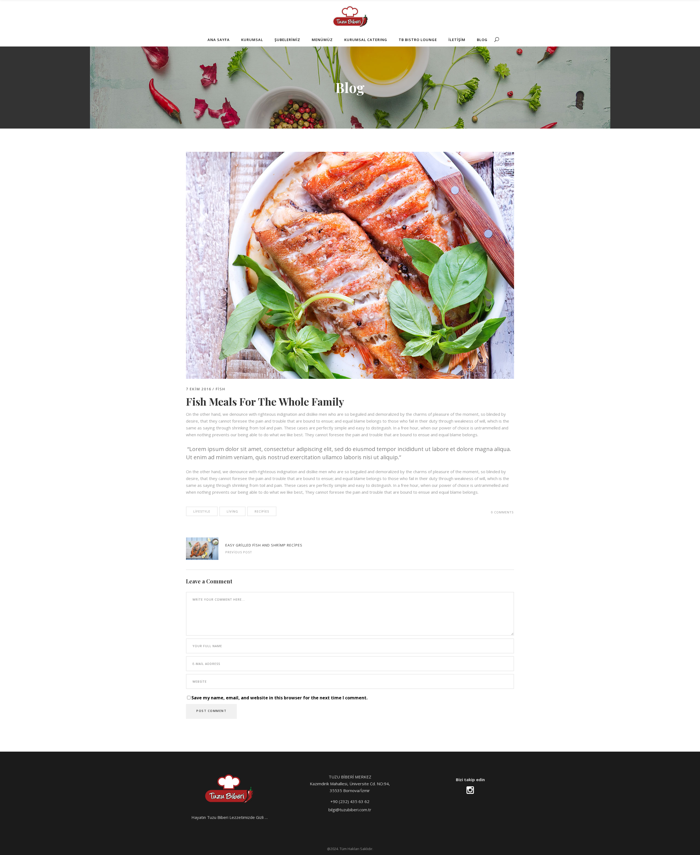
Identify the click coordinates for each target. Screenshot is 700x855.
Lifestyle (201, 511)
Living (232, 511)
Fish (220, 388)
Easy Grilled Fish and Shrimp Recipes (263, 545)
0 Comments (502, 512)
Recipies (262, 511)
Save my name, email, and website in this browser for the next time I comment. (279, 698)
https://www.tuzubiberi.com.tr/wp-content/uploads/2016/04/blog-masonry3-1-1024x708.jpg (202, 548)
